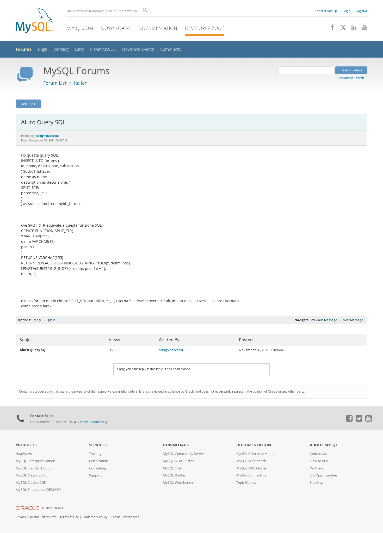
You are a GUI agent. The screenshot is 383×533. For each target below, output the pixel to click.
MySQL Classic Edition (33, 475)
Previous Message (324, 320)
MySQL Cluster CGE (31, 482)
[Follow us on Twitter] (359, 420)
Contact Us (318, 453)
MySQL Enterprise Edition (35, 461)
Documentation (157, 28)
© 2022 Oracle (52, 508)
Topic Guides (246, 482)
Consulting (97, 468)
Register (361, 11)
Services (98, 445)
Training (95, 453)
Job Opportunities (323, 475)
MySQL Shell (172, 468)
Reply (37, 320)
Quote (51, 320)
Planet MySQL (103, 49)
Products (26, 445)
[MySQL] (34, 21)
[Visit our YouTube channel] (362, 29)
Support (95, 475)
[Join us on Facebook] (330, 29)
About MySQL (324, 445)
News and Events (138, 49)
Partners (316, 468)
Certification (98, 461)
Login (346, 11)
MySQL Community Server (183, 453)
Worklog (61, 49)
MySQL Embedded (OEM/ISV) (38, 489)
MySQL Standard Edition (35, 468)
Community (170, 49)
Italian (81, 83)
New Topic (28, 104)
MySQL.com (79, 28)
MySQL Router (174, 475)
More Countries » (92, 422)
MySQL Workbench (178, 482)
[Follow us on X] (341, 29)
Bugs (42, 49)
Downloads (116, 28)
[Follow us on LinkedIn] (352, 29)
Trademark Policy (94, 517)
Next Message (353, 320)
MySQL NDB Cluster (178, 461)
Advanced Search (351, 78)
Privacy (21, 517)
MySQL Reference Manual (256, 453)
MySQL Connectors (251, 475)
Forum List (54, 83)
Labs (79, 49)
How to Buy (319, 461)
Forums (24, 49)
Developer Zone (204, 28)
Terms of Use (69, 517)
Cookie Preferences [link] (125, 517)
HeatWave (24, 453)
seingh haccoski (171, 350)
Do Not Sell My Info (42, 517)
